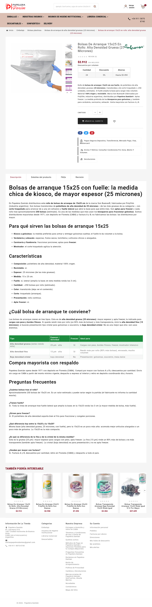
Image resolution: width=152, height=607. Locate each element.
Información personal (99, 527)
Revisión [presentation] (80, 177)
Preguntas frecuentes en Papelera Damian (75, 553)
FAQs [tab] (63, 177)
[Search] (95, 6)
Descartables (47, 539)
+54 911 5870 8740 (16, 546)
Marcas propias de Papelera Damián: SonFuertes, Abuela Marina (74, 577)
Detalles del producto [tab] (41, 177)
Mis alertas (94, 547)
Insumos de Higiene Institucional (50, 532)
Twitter (86, 133)
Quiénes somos (72, 540)
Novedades (70, 583)
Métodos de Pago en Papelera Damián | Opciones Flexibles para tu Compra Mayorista (76, 546)
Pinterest (92, 133)
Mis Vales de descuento (100, 541)
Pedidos (93, 531)
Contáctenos (71, 587)
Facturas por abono (98, 534)
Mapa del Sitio (72, 590)
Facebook (80, 133)
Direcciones (95, 537)
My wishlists (95, 544)
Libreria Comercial (49, 536)
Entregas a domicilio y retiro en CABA (75, 528)
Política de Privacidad (75, 568)
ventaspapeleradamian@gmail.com (20, 542)
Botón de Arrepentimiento (72, 563)
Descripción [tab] (15, 177)
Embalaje (45, 527)
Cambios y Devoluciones (76, 571)
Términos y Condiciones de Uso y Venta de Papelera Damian (76, 534)
